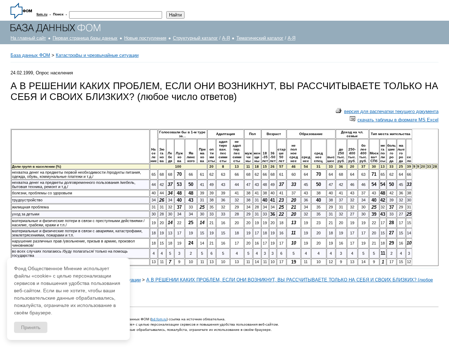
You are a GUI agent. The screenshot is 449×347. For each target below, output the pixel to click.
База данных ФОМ (30, 55)
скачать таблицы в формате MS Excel (397, 119)
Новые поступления (145, 38)
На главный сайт (28, 38)
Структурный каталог (195, 38)
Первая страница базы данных (85, 38)
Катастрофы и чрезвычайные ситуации (97, 55)
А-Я (226, 38)
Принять (30, 327)
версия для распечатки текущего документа (391, 111)
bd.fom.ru (159, 319)
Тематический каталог (259, 38)
